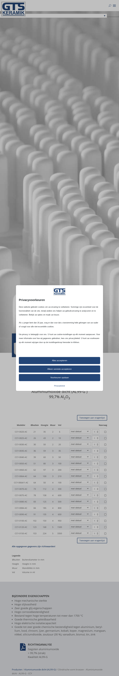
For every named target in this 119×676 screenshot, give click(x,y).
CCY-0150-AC (21, 533)
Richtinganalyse (40, 644)
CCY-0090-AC (21, 514)
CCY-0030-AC (21, 444)
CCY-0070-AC (21, 489)
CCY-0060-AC (21, 469)
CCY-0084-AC (21, 508)
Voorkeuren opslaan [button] (59, 377)
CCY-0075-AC (21, 495)
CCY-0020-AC (21, 431)
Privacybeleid (59, 386)
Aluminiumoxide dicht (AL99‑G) (40, 669)
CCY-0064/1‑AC (21, 482)
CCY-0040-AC (21, 457)
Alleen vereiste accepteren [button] (59, 369)
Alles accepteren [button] (59, 360)
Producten (17, 669)
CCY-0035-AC (21, 450)
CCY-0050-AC (21, 463)
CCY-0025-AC (21, 438)
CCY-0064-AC (21, 476)
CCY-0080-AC (21, 501)
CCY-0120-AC (21, 527)
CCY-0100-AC (21, 520)
